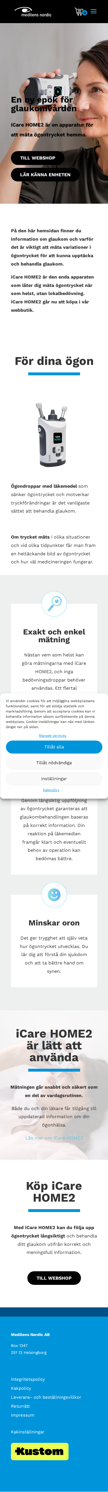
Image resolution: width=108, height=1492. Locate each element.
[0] (79, 14)
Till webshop (37, 158)
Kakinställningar (27, 1432)
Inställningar (54, 779)
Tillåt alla (54, 747)
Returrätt (20, 1406)
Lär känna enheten (45, 174)
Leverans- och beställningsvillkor (46, 1397)
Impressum (22, 1415)
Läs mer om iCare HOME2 (54, 1138)
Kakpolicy (51, 790)
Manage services (52, 736)
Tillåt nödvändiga (54, 763)
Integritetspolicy (28, 1379)
